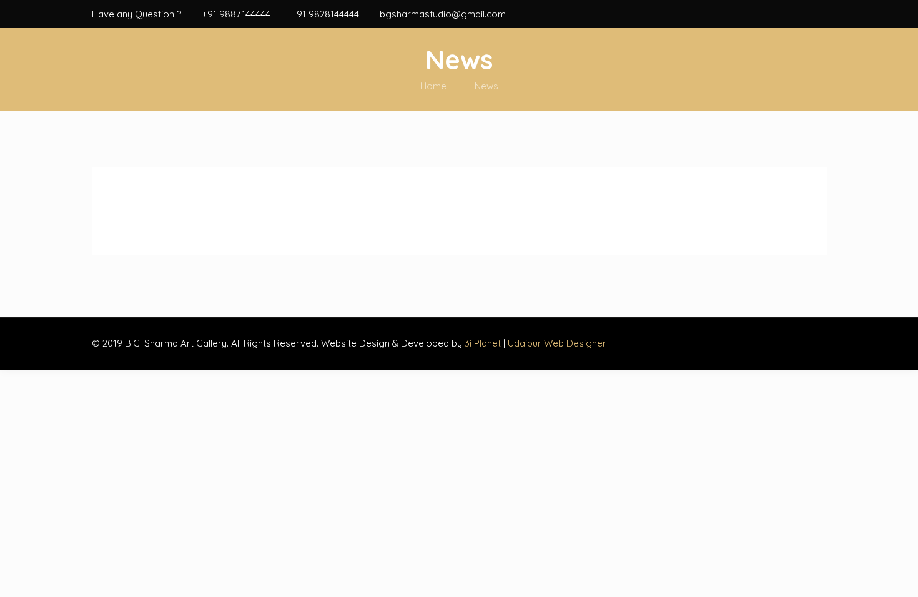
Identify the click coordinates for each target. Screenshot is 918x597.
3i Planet (484, 343)
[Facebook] (819, 14)
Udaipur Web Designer (557, 343)
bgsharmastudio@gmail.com (443, 14)
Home (433, 86)
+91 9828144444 (325, 14)
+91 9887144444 (236, 14)
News (486, 86)
